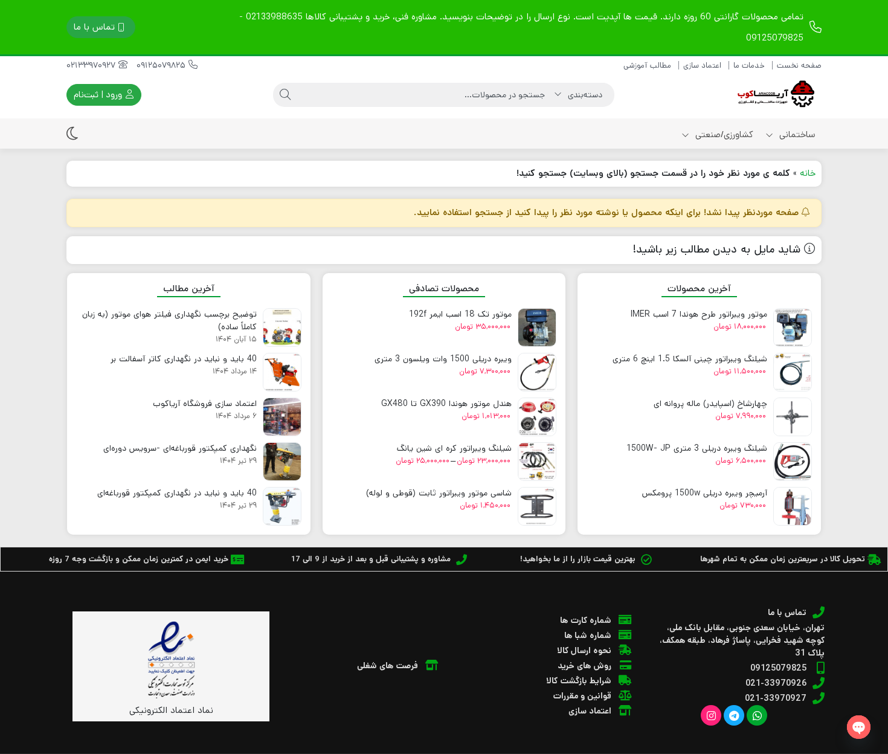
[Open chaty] (858, 727)
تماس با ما (94, 27)
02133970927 (92, 65)
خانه (808, 173)
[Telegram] (734, 715)
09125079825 (162, 65)
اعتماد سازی (702, 65)
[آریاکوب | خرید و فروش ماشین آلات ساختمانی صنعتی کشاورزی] (773, 94)
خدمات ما (749, 65)
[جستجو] (285, 95)
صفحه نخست (799, 65)
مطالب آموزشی (647, 65)
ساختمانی (796, 134)
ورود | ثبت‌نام (99, 94)
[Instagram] (711, 715)
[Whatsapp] (757, 715)
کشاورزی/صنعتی (722, 134)
